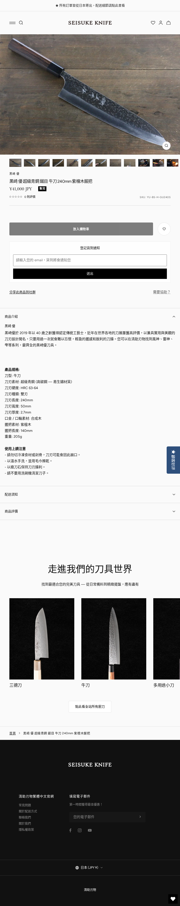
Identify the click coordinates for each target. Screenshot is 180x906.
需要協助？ (162, 292)
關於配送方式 (28, 811)
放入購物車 (81, 229)
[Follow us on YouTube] (89, 830)
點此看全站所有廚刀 (90, 707)
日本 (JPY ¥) (89, 868)
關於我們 (25, 823)
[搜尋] (21, 23)
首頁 (12, 733)
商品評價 (11, 511)
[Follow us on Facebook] (70, 830)
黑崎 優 (14, 174)
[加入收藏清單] (164, 229)
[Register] (140, 817)
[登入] (161, 23)
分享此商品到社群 (22, 292)
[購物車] (168, 23)
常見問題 (25, 805)
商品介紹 (11, 317)
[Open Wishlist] (153, 23)
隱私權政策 (26, 829)
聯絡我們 (25, 817)
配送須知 (11, 494)
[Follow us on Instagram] (79, 830)
